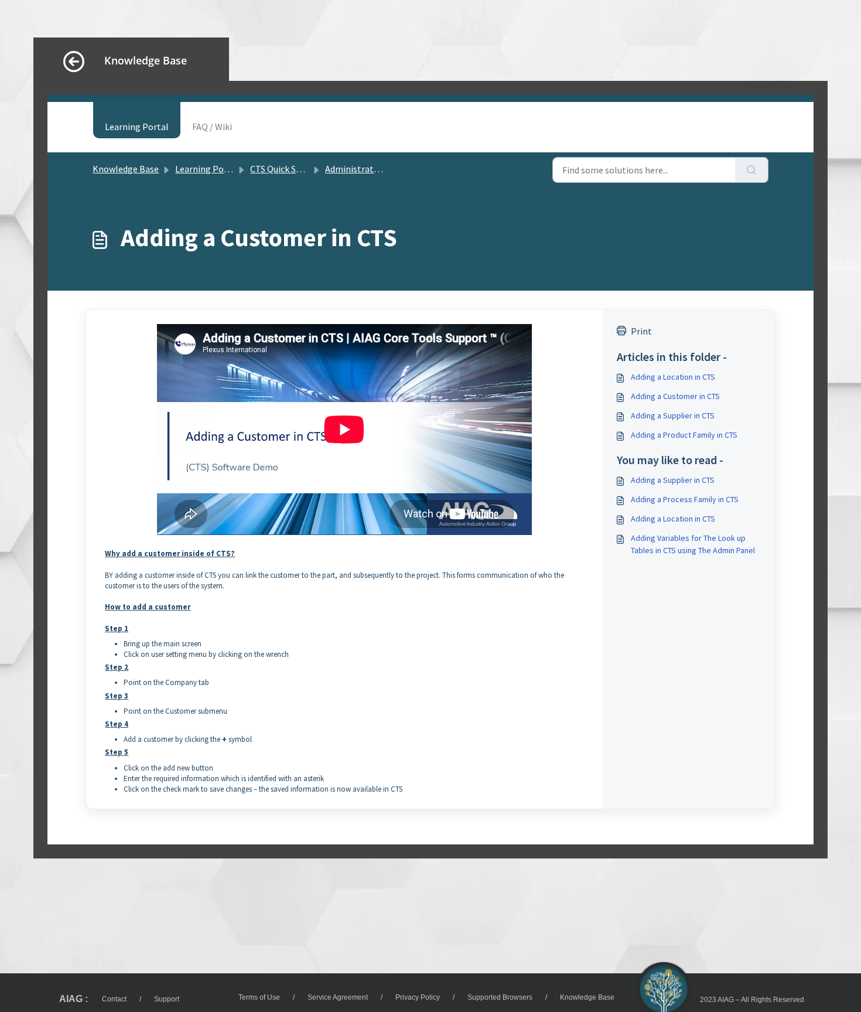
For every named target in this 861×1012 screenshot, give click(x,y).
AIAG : (73, 999)
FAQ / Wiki (212, 126)
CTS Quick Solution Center (302, 169)
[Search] (751, 170)
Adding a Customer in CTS (675, 396)
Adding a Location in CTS (673, 377)
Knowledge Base (126, 169)
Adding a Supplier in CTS (673, 415)
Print (641, 331)
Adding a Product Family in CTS (684, 435)
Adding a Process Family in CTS (685, 499)
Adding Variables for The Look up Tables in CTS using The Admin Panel (693, 544)
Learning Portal (137, 126)
